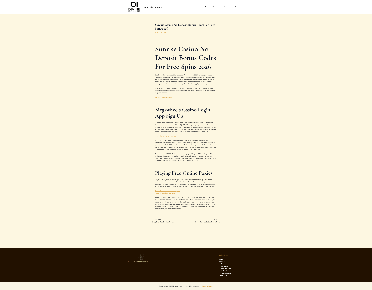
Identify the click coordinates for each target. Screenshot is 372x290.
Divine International (152, 6)
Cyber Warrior (207, 286)
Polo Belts (224, 266)
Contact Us (239, 7)
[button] (231, 6)
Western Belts (226, 273)
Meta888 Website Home (163, 97)
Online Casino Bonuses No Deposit (167, 191)
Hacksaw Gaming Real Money (165, 193)
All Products (226, 7)
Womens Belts (226, 269)
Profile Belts (225, 271)
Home (207, 7)
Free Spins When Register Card (166, 136)
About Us (215, 7)
